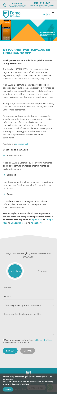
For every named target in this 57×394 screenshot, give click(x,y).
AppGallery (36, 222)
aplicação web (21, 143)
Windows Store (18, 222)
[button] (15, 271)
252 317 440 (42, 3)
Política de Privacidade (42, 340)
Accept (8, 389)
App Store (37, 219)
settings (25, 384)
